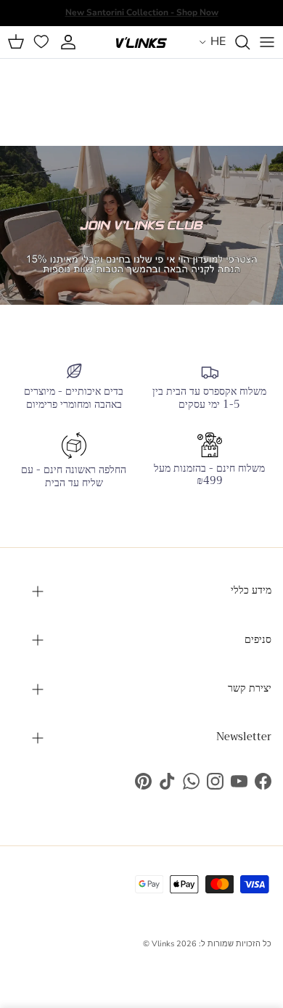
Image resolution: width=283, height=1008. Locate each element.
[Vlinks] (141, 42)
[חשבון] (70, 42)
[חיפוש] (238, 42)
